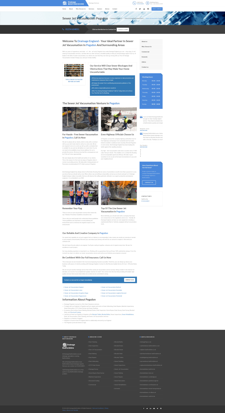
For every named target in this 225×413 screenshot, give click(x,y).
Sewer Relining (119, 373)
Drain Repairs (92, 357)
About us (144, 41)
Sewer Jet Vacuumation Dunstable (112, 290)
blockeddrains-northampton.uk (149, 385)
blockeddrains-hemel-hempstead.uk (150, 388)
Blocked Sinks (119, 353)
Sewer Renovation (120, 381)
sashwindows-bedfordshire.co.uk (149, 346)
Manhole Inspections (95, 377)
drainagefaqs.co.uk (145, 342)
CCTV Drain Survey (94, 365)
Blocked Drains (119, 346)
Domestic (145, 57)
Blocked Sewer (119, 349)
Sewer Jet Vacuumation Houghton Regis (76, 293)
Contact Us (129, 280)
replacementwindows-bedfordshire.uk (151, 365)
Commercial (145, 52)
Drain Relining (93, 353)
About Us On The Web (72, 410)
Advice (107, 9)
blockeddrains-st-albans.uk (148, 392)
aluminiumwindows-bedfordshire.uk (150, 353)
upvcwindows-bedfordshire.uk (149, 361)
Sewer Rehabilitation (128, 314)
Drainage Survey (93, 369)
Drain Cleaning (93, 342)
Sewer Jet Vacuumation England (74, 287)
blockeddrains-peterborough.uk (149, 381)
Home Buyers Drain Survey (96, 373)
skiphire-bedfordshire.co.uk (148, 349)
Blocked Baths (106, 314)
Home (64, 9)
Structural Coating (75, 312)
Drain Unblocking (93, 361)
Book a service (157, 8)
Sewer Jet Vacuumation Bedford (111, 287)
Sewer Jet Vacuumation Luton (73, 290)
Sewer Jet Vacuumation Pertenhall (112, 296)
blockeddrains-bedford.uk (147, 369)
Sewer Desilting (119, 361)
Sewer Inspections (120, 365)
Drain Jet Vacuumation (95, 349)
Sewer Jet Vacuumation (121, 369)
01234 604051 (140, 3)
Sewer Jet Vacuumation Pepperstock (75, 296)
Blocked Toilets (96, 314)
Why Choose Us (81, 9)
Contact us (145, 67)
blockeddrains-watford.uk (147, 396)
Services (91, 9)
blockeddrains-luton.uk (146, 373)
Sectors (99, 9)
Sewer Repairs (119, 377)
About (71, 9)
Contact (114, 9)
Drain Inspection (93, 346)
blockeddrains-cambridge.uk (148, 377)
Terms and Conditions (97, 408)
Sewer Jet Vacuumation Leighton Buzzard (114, 293)
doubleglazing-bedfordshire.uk (149, 357)
